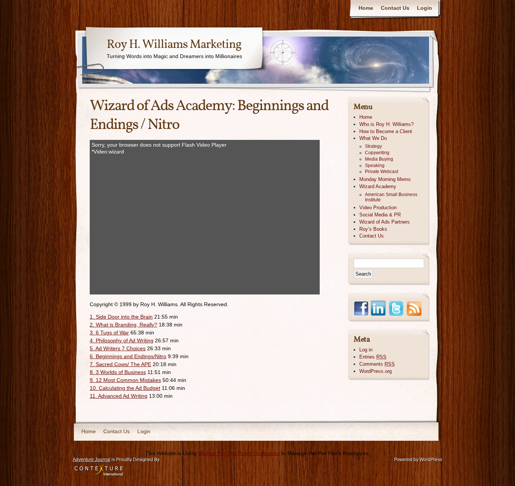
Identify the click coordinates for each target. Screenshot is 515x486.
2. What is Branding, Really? (123, 325)
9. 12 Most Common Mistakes (125, 380)
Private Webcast (381, 171)
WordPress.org (375, 371)
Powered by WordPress (418, 459)
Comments (377, 364)
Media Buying (379, 159)
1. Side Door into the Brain (121, 317)
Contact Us (395, 8)
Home (366, 8)
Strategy (373, 146)
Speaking (375, 165)
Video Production (378, 207)
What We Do (373, 138)
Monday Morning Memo (385, 179)
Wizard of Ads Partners (384, 222)
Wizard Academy (377, 186)
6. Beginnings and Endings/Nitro (128, 356)
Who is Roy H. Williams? (386, 124)
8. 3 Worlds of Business (118, 372)
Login (424, 8)
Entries (372, 357)
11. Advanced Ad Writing (118, 396)
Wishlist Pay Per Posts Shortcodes (239, 453)
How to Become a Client (385, 131)
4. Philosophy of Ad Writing (121, 340)
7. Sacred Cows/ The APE (120, 364)
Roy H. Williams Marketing (174, 45)
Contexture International (99, 470)
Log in (365, 350)
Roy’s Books (373, 229)
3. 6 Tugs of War (109, 333)
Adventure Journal (91, 459)
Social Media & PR (380, 215)
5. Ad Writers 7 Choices (118, 348)
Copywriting (377, 152)
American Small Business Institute (391, 197)
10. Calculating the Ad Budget (125, 388)
